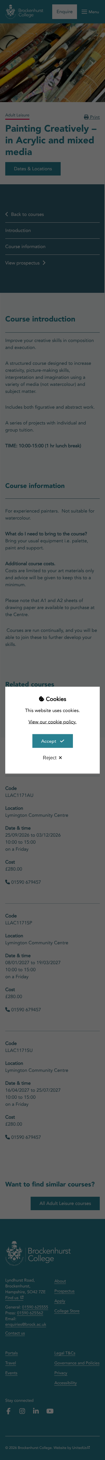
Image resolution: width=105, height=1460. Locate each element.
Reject (49, 757)
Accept (48, 741)
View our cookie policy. (53, 721)
